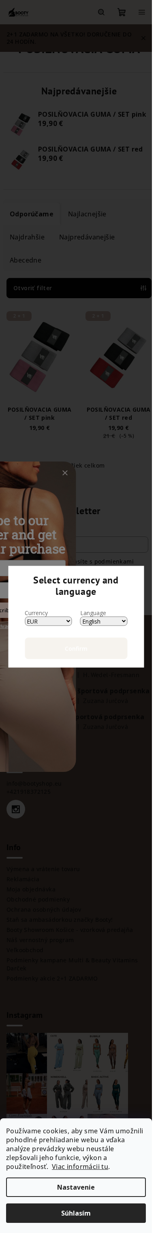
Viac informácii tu (80, 1166)
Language (93, 612)
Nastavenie (76, 1187)
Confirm (76, 648)
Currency (36, 612)
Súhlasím (76, 1213)
